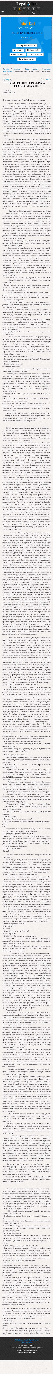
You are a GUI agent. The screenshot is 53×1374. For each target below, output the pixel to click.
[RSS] (28, 9)
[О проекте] (14, 9)
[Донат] (19, 9)
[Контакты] (24, 9)
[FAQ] (38, 9)
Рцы (33, 13)
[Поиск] (33, 9)
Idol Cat (29, 1342)
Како (19, 13)
